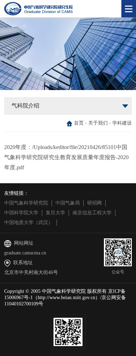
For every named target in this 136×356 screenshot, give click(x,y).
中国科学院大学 (21, 212)
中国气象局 (67, 203)
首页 (79, 123)
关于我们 (98, 123)
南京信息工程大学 (92, 212)
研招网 (94, 203)
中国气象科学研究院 (26, 203)
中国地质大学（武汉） (28, 222)
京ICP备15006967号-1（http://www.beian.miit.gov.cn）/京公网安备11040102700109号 (65, 297)
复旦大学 (55, 212)
